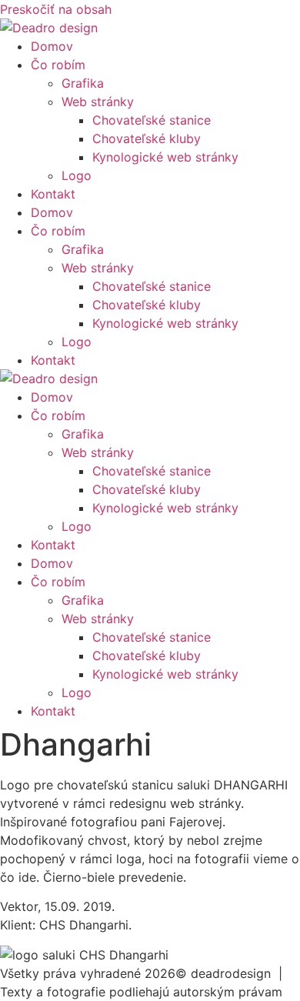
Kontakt (53, 194)
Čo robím (58, 64)
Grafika (83, 83)
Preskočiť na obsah (56, 9)
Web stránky (98, 101)
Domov (52, 46)
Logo (77, 175)
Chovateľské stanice (151, 120)
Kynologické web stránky (165, 157)
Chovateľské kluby (146, 138)
